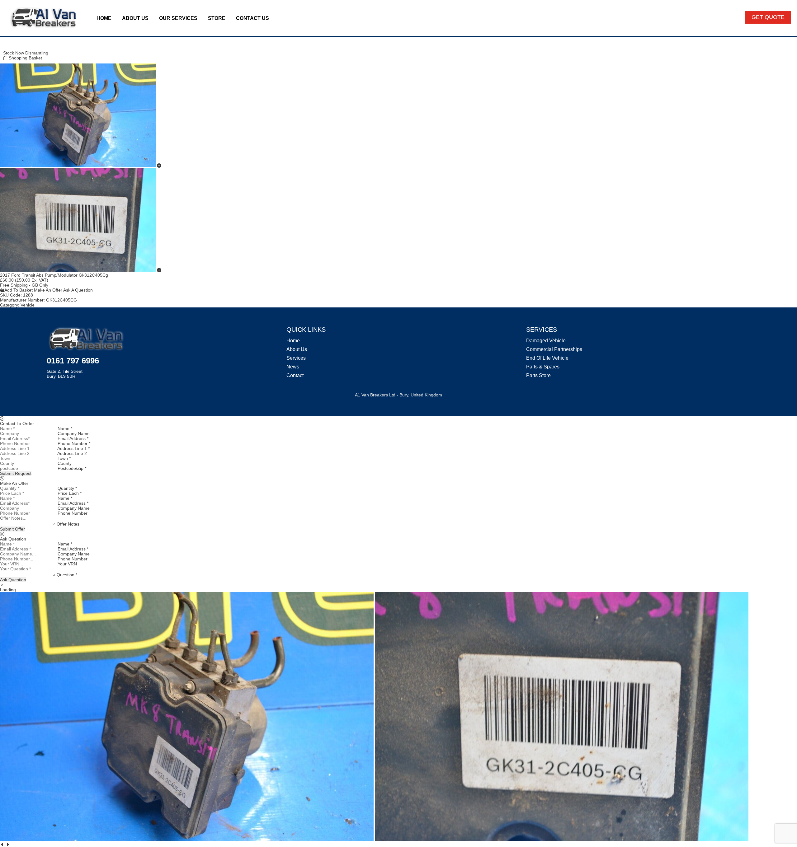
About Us (135, 18)
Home (104, 18)
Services (296, 358)
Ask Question (13, 579)
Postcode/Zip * (72, 468)
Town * (64, 458)
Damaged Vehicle (546, 340)
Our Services (178, 18)
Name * (65, 428)
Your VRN (67, 563)
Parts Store (538, 375)
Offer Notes (68, 524)
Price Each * (70, 493)
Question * (67, 574)
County (65, 463)
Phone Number (72, 513)
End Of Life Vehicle (547, 358)
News (292, 366)
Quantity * (67, 488)
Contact (295, 375)
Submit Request (15, 473)
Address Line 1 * (73, 448)
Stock (8, 52)
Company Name (74, 433)
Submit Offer (12, 528)
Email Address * (73, 438)
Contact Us (252, 18)
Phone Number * (74, 443)
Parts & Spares (542, 366)
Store (216, 18)
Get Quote (768, 17)
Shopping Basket (24, 57)
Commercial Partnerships (554, 349)
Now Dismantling (31, 52)
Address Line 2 (72, 453)
